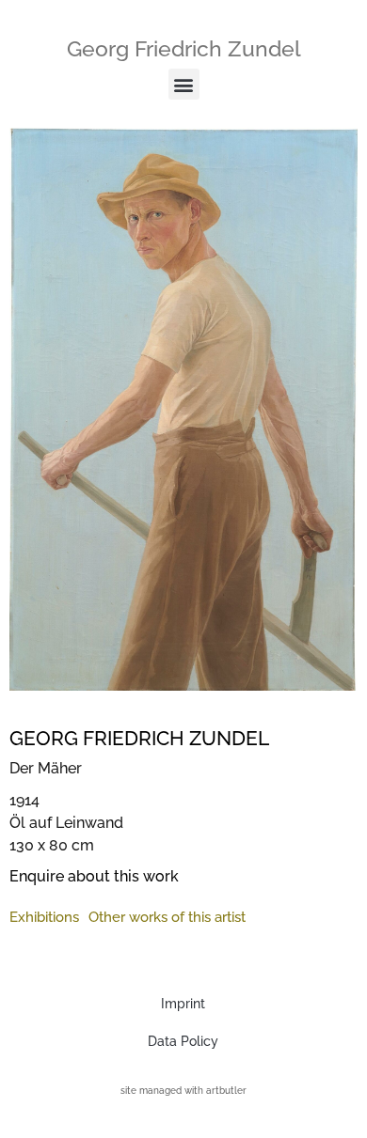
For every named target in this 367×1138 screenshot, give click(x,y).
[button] (183, 84)
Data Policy (183, 1041)
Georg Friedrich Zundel (184, 48)
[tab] (44, 917)
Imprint (183, 1003)
